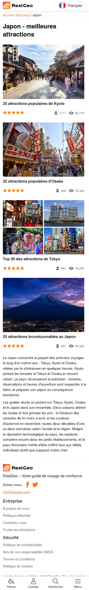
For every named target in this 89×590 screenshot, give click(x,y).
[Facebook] (27, 484)
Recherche (55, 586)
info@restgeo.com (16, 492)
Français (75, 5)
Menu (78, 586)
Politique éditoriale (16, 515)
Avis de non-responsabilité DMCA (28, 551)
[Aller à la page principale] (24, 5)
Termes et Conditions (19, 559)
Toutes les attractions (19, 529)
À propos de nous (16, 508)
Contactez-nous (15, 522)
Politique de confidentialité (22, 544)
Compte (33, 586)
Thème (11, 586)
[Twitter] (35, 484)
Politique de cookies (18, 566)
